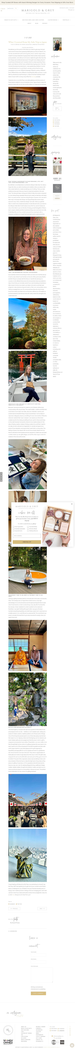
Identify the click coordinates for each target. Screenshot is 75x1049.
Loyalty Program (40, 1036)
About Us (23, 1026)
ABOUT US (57, 109)
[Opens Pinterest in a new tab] (53, 1031)
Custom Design (52, 19)
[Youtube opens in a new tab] (1, 11)
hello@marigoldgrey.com (58, 1036)
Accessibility (39, 1041)
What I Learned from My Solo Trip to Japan (27, 42)
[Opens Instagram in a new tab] (53, 1029)
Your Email (34, 959)
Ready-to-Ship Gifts (11, 19)
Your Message (34, 966)
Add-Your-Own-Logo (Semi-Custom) (33, 19)
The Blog (38, 1031)
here (13, 894)
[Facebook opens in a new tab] (3, 9)
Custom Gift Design (26, 1033)
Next (41, 908)
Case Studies (24, 1036)
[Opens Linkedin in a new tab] (61, 1031)
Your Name (33, 952)
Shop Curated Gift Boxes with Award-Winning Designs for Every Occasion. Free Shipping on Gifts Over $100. (37, 2)
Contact (44, 23)
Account (71, 7)
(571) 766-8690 (58, 1038)
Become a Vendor (40, 1026)
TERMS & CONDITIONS (48, 1047)
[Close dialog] (72, 504)
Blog (36, 23)
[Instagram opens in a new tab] (1, 9)
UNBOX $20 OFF (27, 542)
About (29, 23)
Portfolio (66, 19)
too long (33, 76)
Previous (15, 908)
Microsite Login (64, 7)
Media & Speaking (25, 1039)
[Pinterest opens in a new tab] (4, 9)
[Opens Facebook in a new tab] (61, 1029)
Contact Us (39, 1039)
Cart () (72, 9)
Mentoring (24, 1041)
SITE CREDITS (57, 1047)
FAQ (22, 1034)
